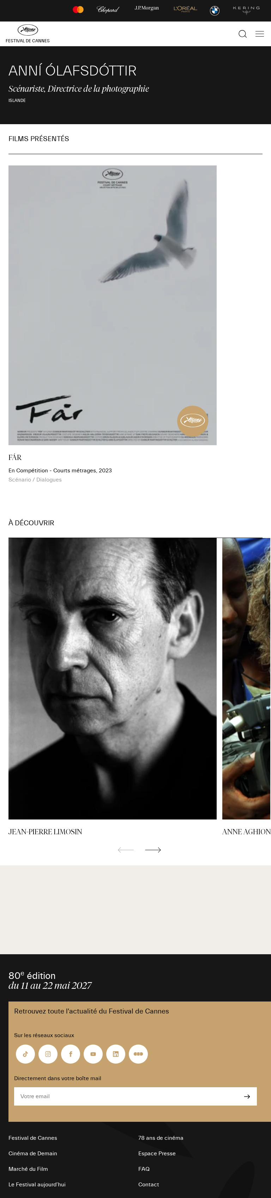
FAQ (144, 1169)
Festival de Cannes (32, 1138)
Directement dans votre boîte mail (57, 1078)
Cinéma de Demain (32, 1153)
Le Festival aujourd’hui (37, 1184)
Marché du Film (28, 1169)
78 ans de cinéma (160, 1138)
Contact (148, 1184)
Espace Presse (157, 1153)
